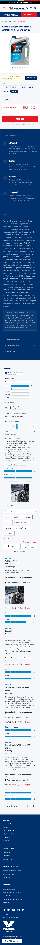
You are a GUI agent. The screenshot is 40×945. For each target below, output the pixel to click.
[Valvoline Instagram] (18, 910)
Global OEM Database (9, 896)
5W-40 (14, 91)
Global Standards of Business (12, 899)
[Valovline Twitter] (8, 910)
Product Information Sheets (12, 892)
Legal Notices (6, 914)
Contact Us (6, 852)
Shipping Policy (8, 859)
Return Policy (7, 856)
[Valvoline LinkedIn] (23, 910)
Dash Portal (6, 877)
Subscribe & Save (8, 834)
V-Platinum (6, 837)
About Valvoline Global (10, 824)
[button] (12, 67)
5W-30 (31, 87)
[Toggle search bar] (27, 8)
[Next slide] (37, 53)
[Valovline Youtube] (13, 910)
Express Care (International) (12, 871)
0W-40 (23, 87)
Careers (5, 827)
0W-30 (14, 87)
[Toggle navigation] (4, 8)
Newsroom (6, 841)
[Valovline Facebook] (4, 910)
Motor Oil (4, 22)
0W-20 (6, 87)
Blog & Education (8, 830)
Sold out (20, 119)
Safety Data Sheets (9, 889)
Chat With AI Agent (12, 941)
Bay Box (6, 99)
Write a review (23, 21)
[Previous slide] (3, 53)
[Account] (31, 8)
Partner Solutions (8, 874)
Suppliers (6, 902)
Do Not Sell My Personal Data (10, 917)
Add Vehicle (30, 78)
